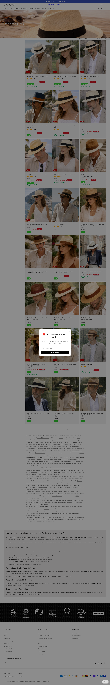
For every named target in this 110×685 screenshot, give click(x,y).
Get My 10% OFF (55, 352)
